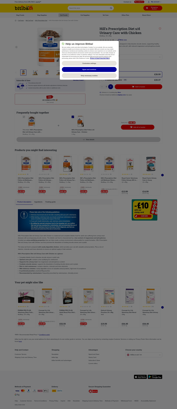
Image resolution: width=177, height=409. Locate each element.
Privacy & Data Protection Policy (99, 58)
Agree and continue (89, 69)
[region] (89, 60)
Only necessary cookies (89, 75)
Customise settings (89, 63)
